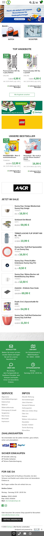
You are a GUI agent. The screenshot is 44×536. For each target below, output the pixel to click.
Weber (17, 290)
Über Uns (25, 413)
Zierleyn (9, 527)
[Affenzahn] (22, 187)
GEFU (16, 222)
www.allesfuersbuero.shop (10, 515)
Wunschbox (26, 430)
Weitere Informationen (29, 419)
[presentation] (3, 34)
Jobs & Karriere (27, 402)
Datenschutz (6, 402)
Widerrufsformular (8, 407)
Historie (24, 416)
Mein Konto (5, 416)
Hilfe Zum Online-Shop (29, 411)
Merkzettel (5, 418)
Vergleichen (6, 413)
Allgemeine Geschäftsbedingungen (9, 398)
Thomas (18, 210)
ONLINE (6, 76)
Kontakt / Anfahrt (27, 425)
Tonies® (6, 161)
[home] (8, 2)
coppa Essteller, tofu (31, 155)
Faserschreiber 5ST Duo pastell (11, 71)
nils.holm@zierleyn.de (13, 501)
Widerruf (4, 405)
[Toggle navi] (4, 2)
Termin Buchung (27, 427)
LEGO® (17, 306)
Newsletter (25, 422)
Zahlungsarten (27, 408)
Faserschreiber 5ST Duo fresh (31, 71)
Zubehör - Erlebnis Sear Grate (27, 288)
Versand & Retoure (28, 405)
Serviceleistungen (28, 399)
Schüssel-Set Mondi (23, 220)
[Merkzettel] (14, 533)
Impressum (5, 421)
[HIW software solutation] (37, 529)
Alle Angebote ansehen (22, 94)
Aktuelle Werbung (28, 397)
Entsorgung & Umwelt (9, 410)
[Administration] (41, 529)
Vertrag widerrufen (12, 519)
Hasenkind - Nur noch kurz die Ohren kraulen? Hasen (11, 157)
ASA (25, 160)
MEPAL (17, 238)
